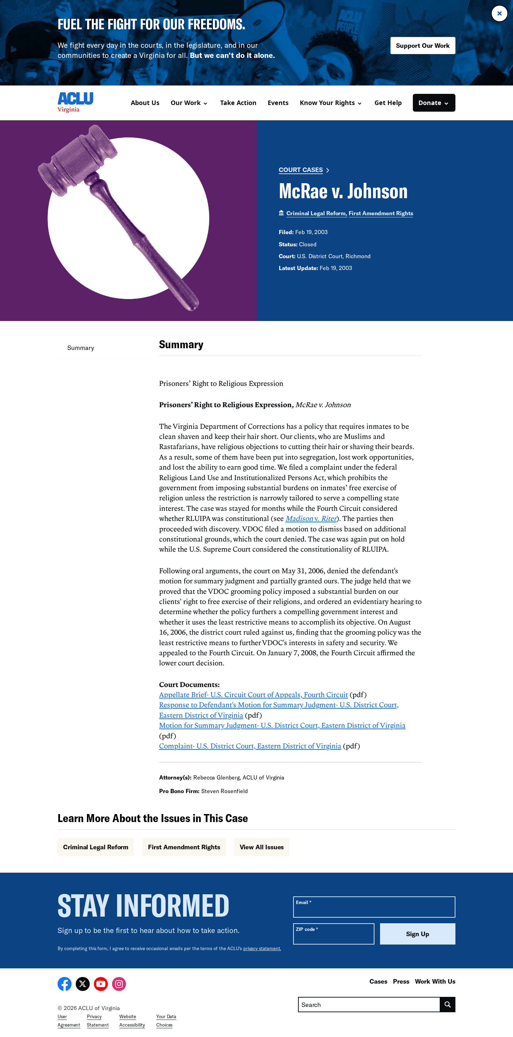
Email (303, 902)
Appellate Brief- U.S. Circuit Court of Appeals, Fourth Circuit (253, 694)
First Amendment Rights (381, 213)
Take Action (238, 102)
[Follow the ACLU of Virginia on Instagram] (119, 985)
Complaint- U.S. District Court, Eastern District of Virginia (250, 745)
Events (278, 102)
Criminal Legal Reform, (317, 213)
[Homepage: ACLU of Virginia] (82, 102)
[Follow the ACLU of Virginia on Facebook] (65, 985)
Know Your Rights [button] (327, 102)
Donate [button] (429, 102)
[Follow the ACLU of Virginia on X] (83, 985)
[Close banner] (499, 13)
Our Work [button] (186, 102)
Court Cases (301, 169)
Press (401, 981)
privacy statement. (262, 948)
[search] (447, 1004)
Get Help (388, 102)
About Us (145, 102)
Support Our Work (423, 45)
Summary (80, 347)
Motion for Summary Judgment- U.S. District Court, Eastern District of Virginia (282, 725)
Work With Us (435, 981)
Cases (378, 981)
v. (324, 518)
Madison (299, 518)
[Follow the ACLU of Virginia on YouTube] (101, 985)
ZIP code (307, 929)
